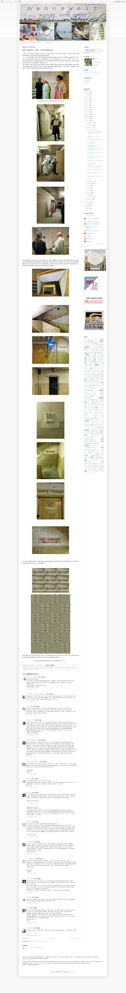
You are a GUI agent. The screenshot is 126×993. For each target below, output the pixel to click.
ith (85, 404)
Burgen (89, 345)
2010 (87, 206)
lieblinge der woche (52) (94, 176)
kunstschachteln (91, 419)
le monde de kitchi (92, 221)
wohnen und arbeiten (96, 470)
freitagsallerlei (90, 394)
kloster (90, 411)
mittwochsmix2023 (94, 435)
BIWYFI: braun (91, 129)
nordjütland (87, 450)
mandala (100, 428)
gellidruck (87, 399)
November (90, 125)
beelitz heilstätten (98, 369)
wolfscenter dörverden (95, 471)
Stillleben (100, 358)
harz (89, 403)
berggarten (90, 371)
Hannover (86, 350)
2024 (87, 96)
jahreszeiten (88, 408)
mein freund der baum (91, 432)
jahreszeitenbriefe (32, 740)
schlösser (94, 460)
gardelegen (98, 396)
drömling (91, 380)
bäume (96, 374)
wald (99, 466)
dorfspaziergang (89, 377)
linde (95, 424)
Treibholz (101, 359)
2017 (87, 112)
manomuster (94, 430)
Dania (28, 908)
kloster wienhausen (91, 415)
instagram (87, 81)
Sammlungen (100, 356)
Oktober (89, 127)
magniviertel (97, 426)
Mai (88, 190)
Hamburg (97, 349)
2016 (87, 114)
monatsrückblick (89, 440)
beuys (98, 372)
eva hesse (87, 384)
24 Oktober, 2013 (32, 903)
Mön (92, 354)
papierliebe (99, 454)
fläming (86, 392)
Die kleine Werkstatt (33, 761)
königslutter (96, 421)
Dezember (90, 123)
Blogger (72, 972)
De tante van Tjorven (92, 218)
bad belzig (87, 369)
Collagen (99, 345)
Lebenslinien (90, 216)
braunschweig (32, 667)
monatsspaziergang (90, 441)
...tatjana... (31, 858)
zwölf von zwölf (88, 473)
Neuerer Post (27, 938)
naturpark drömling (91, 449)
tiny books (90, 466)
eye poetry (96, 384)
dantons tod (74, 59)
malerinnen (87, 428)
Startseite (23, 42)
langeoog (98, 422)
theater (25, 669)
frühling (87, 396)
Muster (100, 352)
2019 (87, 107)
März (88, 194)
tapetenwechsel (91, 163)
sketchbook (88, 462)
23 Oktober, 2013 (32, 689)
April (89, 192)
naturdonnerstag (89, 447)
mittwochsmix (99, 433)
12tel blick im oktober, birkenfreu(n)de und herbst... (94, 133)
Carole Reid (30, 878)
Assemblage (89, 341)
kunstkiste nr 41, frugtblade (92, 146)
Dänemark (101, 347)
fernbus (89, 154)
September (90, 181)
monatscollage (89, 438)
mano (96, 59)
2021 (87, 103)
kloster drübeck (99, 412)
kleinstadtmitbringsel (97, 409)
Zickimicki (30, 842)
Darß (92, 347)
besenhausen (87, 372)
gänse (89, 401)
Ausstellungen (89, 343)
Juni (88, 188)
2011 (87, 204)
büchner (24, 57)
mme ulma (29, 897)
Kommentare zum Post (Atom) (38, 941)
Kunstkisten (99, 350)
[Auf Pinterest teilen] (53, 665)
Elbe (89, 349)
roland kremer (59, 667)
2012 (87, 202)
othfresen (87, 454)
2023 (87, 98)
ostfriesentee (96, 452)
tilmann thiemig (34, 669)
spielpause (30, 928)
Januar (89, 199)
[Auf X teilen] (50, 665)
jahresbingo (94, 406)
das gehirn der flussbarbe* (91, 142)
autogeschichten (97, 368)
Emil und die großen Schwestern (36, 694)
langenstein (87, 422)
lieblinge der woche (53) (94, 152)
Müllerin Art (30, 720)
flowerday (88, 390)
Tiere (90, 359)
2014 (87, 118)
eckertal (101, 380)
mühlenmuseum (96, 445)
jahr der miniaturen (97, 404)
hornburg (98, 403)
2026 (87, 91)
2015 (87, 116)
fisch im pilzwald (98, 387)
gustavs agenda (99, 399)
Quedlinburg (87, 356)
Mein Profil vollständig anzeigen (96, 63)
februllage (87, 385)
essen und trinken (93, 382)
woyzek (65, 59)
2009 (87, 209)
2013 (87, 121)
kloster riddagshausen (94, 414)
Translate (98, 52)
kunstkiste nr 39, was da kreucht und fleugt (94, 166)
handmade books (98, 401)
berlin (98, 371)
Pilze (98, 354)
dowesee (101, 377)
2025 (87, 94)
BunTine (29, 778)
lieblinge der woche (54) (94, 139)
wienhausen (100, 468)
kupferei (89, 178)
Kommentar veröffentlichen (33, 935)
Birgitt (29, 792)
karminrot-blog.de (91, 230)
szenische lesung (69, 667)
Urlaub (90, 361)
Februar (89, 197)
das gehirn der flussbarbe (45, 667)
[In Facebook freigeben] (51, 665)
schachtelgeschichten (96, 459)
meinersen (87, 433)
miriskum (88, 236)
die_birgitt (89, 238)
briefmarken (87, 374)
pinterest (87, 80)
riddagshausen (99, 457)
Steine (90, 358)
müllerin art (64, 660)
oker (85, 452)
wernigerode (87, 468)
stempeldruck (88, 463)
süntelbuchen (100, 463)
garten (87, 398)
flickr (86, 83)
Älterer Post (74, 938)
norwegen (98, 450)
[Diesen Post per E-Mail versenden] (46, 665)
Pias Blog (89, 241)
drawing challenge (96, 379)
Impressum (48, 42)
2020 (87, 105)
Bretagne (101, 343)
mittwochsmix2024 (89, 436)
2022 (87, 100)
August (89, 183)
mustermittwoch (91, 444)
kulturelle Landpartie (91, 417)
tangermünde (90, 465)
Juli (88, 185)
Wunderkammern (94, 363)
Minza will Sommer (32, 677)
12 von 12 (90, 339)
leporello (87, 424)
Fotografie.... (90, 233)
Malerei (90, 352)
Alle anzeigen (101, 243)
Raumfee (29, 821)
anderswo (88, 365)
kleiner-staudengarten (93, 224)
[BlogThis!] (48, 665)
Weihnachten (100, 361)
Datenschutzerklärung (35, 42)
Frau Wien (29, 706)
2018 (87, 109)
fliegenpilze (94, 388)
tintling (101, 465)
